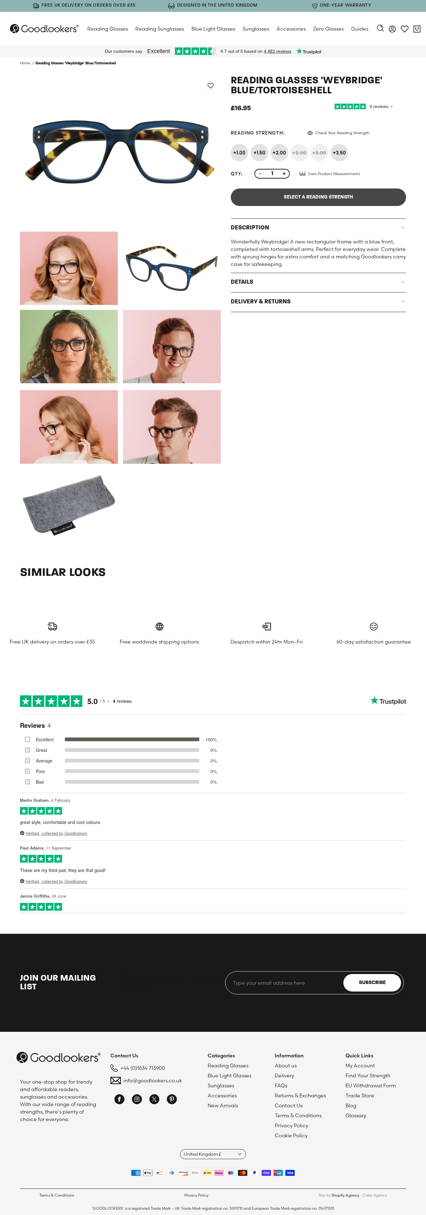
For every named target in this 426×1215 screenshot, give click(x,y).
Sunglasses (256, 29)
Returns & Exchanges (300, 1095)
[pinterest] (172, 1100)
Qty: (236, 173)
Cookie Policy (291, 1135)
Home (25, 63)
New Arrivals (223, 1105)
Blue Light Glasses (213, 29)
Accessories (291, 29)
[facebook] (119, 1100)
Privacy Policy (291, 1125)
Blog (351, 1105)
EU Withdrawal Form (371, 1085)
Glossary (356, 1115)
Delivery (284, 1075)
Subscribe (372, 982)
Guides (359, 29)
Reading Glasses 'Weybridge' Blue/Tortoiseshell (76, 63)
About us (286, 1065)
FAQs (281, 1085)
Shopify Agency (345, 1195)
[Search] (380, 29)
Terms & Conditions (298, 1115)
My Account (360, 1065)
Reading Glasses (107, 29)
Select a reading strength (318, 197)
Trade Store (360, 1095)
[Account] (392, 30)
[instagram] (137, 1100)
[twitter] (154, 1100)
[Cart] (417, 30)
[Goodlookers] (44, 28)
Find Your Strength (368, 1075)
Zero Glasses (328, 29)
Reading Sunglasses (159, 29)
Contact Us (289, 1105)
